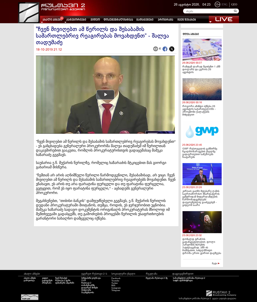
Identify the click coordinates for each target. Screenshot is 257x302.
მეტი (215, 263)
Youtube (115, 280)
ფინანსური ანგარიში (64, 283)
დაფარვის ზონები (89, 288)
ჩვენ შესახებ (186, 19)
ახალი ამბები (30, 278)
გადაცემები (144, 19)
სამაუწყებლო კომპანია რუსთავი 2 (189, 278)
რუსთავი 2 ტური (62, 281)
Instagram (116, 288)
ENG (224, 4)
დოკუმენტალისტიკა (118, 19)
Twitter (114, 283)
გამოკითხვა (29, 281)
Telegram (115, 290)
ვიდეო (95, 19)
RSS (113, 285)
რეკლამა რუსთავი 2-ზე (157, 278)
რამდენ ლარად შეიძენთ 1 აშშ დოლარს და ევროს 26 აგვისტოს (201, 70)
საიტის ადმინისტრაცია (183, 281)
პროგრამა (165, 19)
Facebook (115, 278)
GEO (234, 4)
